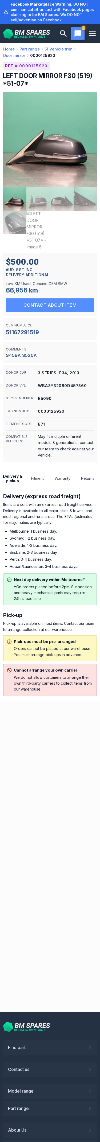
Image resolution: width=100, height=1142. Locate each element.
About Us (17, 1130)
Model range (21, 1091)
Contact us (18, 1069)
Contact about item (50, 305)
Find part (17, 1047)
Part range (18, 1108)
